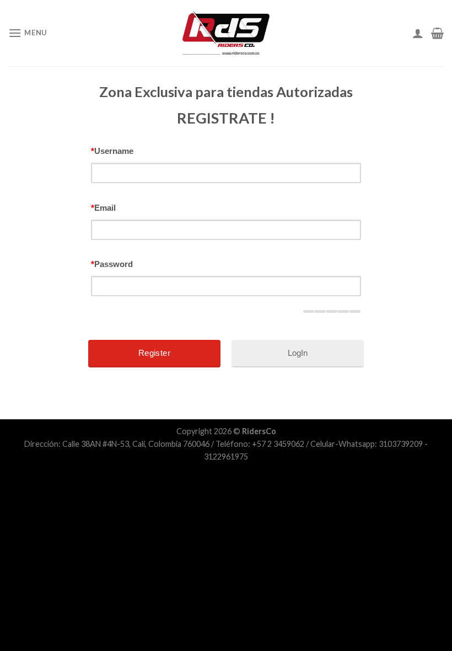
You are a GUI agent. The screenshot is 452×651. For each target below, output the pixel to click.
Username (112, 151)
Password (112, 264)
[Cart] (437, 33)
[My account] (417, 33)
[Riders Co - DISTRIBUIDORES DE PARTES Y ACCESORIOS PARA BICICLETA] (226, 33)
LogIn (298, 352)
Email (103, 207)
